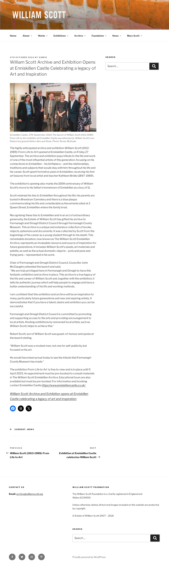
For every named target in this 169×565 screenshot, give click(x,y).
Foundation (98, 35)
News (115, 35)
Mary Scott (133, 35)
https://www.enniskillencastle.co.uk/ (64, 385)
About (26, 35)
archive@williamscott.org (29, 494)
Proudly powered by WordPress (89, 557)
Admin (43, 57)
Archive (78, 35)
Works (41, 35)
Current (20, 429)
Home (13, 35)
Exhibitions (59, 35)
